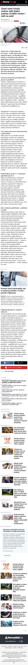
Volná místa (20, 647)
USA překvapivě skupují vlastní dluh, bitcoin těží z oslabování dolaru (20, 430)
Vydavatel (20, 646)
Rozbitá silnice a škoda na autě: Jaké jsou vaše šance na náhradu (14, 399)
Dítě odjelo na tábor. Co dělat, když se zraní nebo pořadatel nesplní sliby (20, 493)
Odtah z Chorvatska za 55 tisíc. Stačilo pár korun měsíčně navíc (13, 390)
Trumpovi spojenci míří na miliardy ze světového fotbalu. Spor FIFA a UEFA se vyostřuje (20, 481)
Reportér (3, 561)
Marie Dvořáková (5, 19)
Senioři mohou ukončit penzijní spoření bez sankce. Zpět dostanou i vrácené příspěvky (20, 418)
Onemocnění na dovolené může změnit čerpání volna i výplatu (19, 441)
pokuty (12, 371)
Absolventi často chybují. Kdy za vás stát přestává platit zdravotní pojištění (20, 505)
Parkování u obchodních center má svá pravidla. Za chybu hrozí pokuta (14, 381)
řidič (2, 84)
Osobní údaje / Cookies (11, 647)
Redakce (10, 646)
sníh (9, 371)
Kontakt (15, 646)
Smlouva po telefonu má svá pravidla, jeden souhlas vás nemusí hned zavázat (19, 453)
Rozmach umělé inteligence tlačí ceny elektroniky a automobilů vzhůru (12, 403)
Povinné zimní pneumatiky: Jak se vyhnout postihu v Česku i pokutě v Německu (13, 291)
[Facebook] (22, 47)
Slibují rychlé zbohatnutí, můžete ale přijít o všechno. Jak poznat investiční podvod (20, 467)
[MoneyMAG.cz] (8, 2)
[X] (24, 47)
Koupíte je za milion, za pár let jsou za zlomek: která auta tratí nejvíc (14, 386)
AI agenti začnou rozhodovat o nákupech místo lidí (19, 623)
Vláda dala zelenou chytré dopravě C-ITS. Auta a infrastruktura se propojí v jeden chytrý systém (14, 395)
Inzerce (25, 646)
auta (6, 371)
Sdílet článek (23, 23)
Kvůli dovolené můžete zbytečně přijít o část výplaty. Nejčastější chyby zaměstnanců (20, 519)
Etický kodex (4, 646)
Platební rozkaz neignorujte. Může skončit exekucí (19, 606)
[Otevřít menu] (26, 2)
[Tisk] (26, 47)
